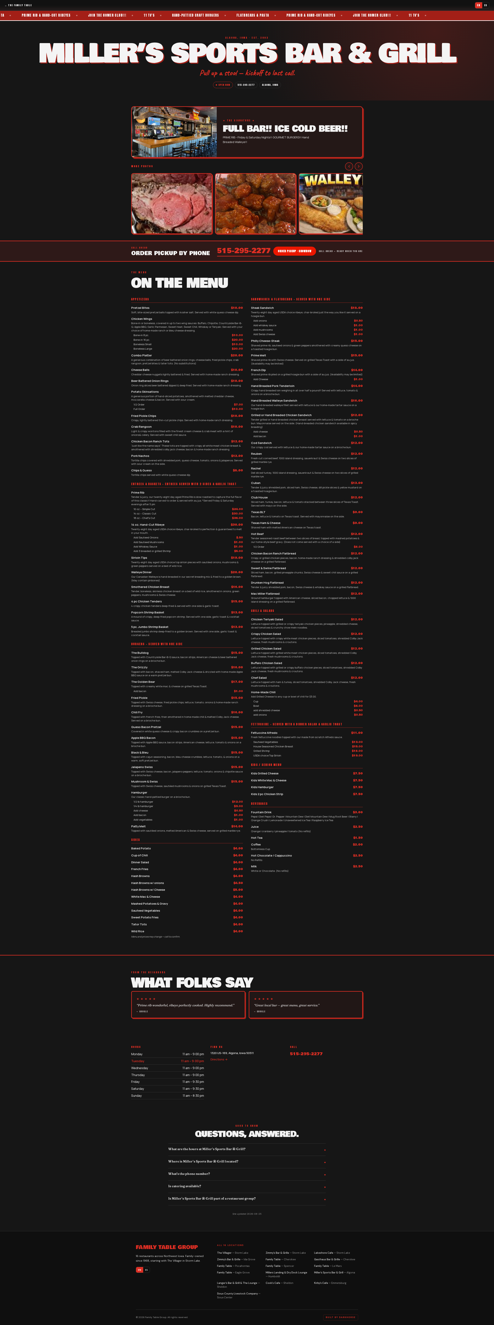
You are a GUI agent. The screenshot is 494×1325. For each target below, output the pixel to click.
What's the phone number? (189, 1174)
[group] (247, 204)
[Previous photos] (349, 166)
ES (485, 5)
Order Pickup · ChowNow (294, 251)
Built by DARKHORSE (341, 1317)
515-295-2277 (246, 85)
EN (478, 5)
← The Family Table (18, 5)
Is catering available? (184, 1186)
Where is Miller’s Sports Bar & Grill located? (203, 1161)
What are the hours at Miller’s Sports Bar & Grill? (206, 1149)
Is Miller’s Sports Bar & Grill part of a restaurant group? (212, 1198)
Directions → (219, 1059)
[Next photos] (359, 166)
